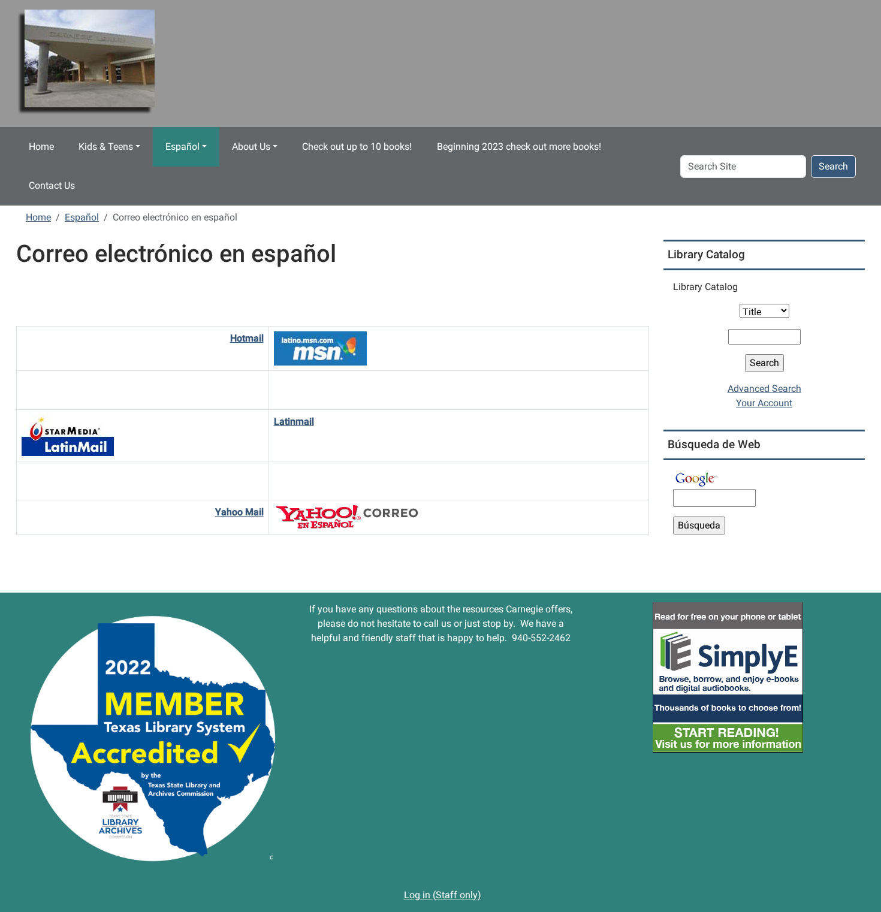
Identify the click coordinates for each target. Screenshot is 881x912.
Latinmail (294, 421)
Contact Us (52, 185)
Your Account (764, 403)
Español (182, 146)
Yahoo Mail (239, 512)
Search (833, 166)
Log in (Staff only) (442, 895)
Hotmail (247, 338)
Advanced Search (764, 388)
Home (41, 146)
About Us (251, 146)
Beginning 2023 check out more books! (519, 146)
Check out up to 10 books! (357, 146)
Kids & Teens (106, 146)
